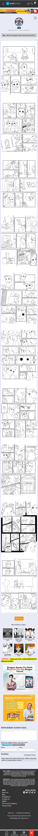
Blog (3, 795)
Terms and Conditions (9, 803)
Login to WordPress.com (18, 744)
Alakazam (27, 813)
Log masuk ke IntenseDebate (6, 744)
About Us (5, 792)
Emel (20, 747)
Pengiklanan (6, 797)
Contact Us (6, 799)
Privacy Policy (6, 806)
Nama (3, 747)
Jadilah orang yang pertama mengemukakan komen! (19, 759)
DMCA (4, 801)
